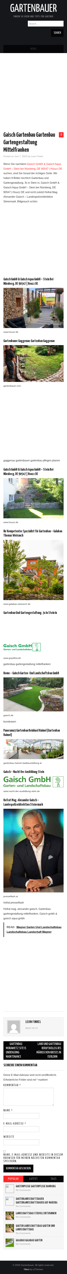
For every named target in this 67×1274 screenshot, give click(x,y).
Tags (54, 1178)
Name (8, 1110)
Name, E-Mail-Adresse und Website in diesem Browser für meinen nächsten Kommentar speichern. (33, 1158)
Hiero (26, 1269)
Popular (13, 1178)
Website (8, 1136)
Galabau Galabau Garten (29, 1240)
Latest (33, 1178)
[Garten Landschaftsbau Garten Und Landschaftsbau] (10, 1228)
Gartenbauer (33, 9)
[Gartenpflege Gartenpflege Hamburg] (10, 1189)
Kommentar (12, 1085)
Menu (33, 49)
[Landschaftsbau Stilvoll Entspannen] (10, 1216)
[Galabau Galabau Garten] (10, 1243)
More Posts (32, 1028)
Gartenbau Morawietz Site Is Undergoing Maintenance (16, 1050)
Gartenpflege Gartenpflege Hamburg (36, 1186)
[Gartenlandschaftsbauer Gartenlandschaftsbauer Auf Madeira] (10, 1201)
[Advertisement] (33, 86)
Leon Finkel (37, 156)
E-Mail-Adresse (14, 1123)
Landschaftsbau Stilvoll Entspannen (36, 1213)
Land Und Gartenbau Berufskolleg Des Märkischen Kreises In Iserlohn (48, 1050)
